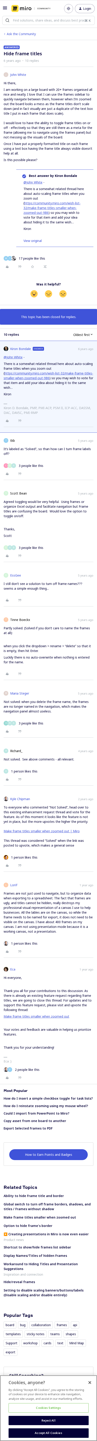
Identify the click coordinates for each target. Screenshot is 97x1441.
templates (13, 1334)
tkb (12, 440)
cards (47, 1343)
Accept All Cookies (48, 1433)
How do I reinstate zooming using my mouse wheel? (46, 1106)
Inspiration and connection (23, 1274)
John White (18, 74)
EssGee (15, 575)
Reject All (48, 1420)
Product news (14, 1240)
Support (11, 1343)
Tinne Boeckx (20, 620)
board (10, 1325)
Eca (12, 969)
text (60, 1343)
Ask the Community (21, 34)
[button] (5, 9)
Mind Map (76, 1343)
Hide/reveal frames (19, 1282)
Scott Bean (18, 493)
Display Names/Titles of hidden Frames (35, 1255)
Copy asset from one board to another (35, 1121)
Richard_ (16, 751)
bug (22, 1325)
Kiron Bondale (20, 349)
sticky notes (35, 1334)
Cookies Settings (48, 1408)
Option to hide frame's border (28, 1226)
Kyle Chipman (20, 799)
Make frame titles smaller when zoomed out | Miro (42, 831)
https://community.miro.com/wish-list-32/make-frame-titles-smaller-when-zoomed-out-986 (52, 208)
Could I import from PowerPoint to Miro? (36, 1113)
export (10, 1352)
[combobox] (48, 20)
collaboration (41, 1325)
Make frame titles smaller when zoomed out (36, 1016)
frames (62, 1325)
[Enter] (7, 20)
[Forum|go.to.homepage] (31, 8)
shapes (71, 1334)
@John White (32, 182)
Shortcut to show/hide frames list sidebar (37, 1247)
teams (55, 1334)
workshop (30, 1343)
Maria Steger (19, 693)
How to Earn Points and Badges (48, 1154)
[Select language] (68, 8)
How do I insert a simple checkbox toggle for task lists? (48, 1098)
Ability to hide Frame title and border (34, 1196)
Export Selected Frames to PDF (28, 1128)
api (75, 1325)
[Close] (90, 1383)
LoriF (14, 885)
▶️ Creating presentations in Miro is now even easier (46, 1234)
